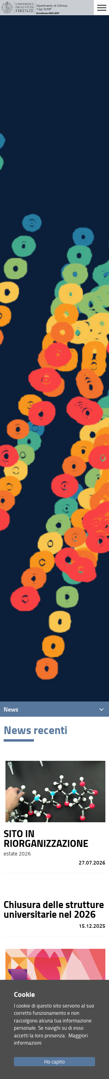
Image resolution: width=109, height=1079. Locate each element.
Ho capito (54, 1061)
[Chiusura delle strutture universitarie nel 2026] (55, 904)
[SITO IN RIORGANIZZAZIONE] (55, 810)
